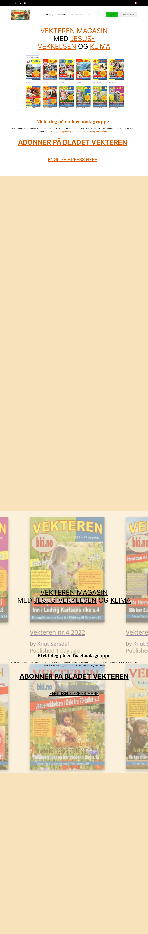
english (111, 15)
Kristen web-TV (128, 15)
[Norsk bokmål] (136, 3)
